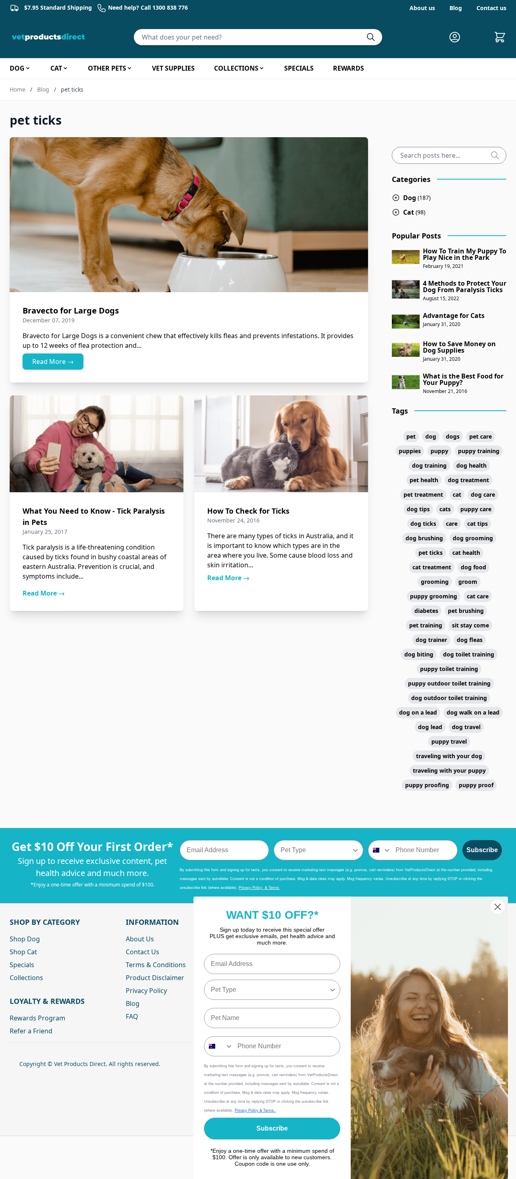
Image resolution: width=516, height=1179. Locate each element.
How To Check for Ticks (248, 511)
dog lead (430, 727)
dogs (453, 436)
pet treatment (423, 494)
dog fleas (470, 640)
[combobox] (316, 850)
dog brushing (424, 538)
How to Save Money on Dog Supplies (459, 347)
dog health (471, 465)
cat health (466, 552)
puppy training (478, 451)
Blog (455, 8)
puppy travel (449, 741)
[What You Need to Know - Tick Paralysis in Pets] (96, 443)
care (452, 523)
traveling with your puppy (449, 770)
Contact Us (142, 951)
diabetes (426, 611)
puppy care (475, 509)
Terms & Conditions (156, 964)
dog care (483, 494)
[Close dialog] (498, 907)
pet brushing (466, 611)
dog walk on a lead (473, 712)
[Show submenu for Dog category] (28, 68)
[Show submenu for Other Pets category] (129, 68)
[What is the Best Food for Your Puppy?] (406, 382)
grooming (435, 581)
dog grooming (473, 538)
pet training (425, 625)
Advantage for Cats (454, 315)
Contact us (491, 8)
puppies (410, 451)
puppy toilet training (449, 669)
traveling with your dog (449, 756)
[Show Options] (356, 850)
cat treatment (431, 567)
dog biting (418, 654)
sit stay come (470, 625)
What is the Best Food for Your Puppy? (463, 379)
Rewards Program (37, 1018)
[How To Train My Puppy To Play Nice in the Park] (406, 257)
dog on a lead (418, 712)
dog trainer (431, 640)
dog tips (418, 509)
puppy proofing (427, 785)
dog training (429, 465)
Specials (22, 964)
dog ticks (423, 523)
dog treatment (468, 480)
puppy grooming (433, 596)
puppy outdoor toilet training (449, 683)
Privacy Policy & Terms (259, 887)
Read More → (53, 361)
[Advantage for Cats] (406, 321)
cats (445, 509)
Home (17, 89)
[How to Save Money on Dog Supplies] (406, 350)
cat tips (477, 523)
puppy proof (476, 785)
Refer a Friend (31, 1030)
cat (457, 494)
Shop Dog (25, 938)
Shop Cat (23, 951)
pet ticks (430, 552)
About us (422, 8)
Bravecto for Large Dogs (71, 310)
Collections (26, 977)
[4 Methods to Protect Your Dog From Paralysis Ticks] (406, 289)
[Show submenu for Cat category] (65, 68)
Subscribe (482, 850)
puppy (439, 451)
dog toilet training (468, 654)
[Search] (498, 155)
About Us (140, 938)
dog (430, 436)
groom (467, 581)
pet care (480, 436)
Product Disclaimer (155, 977)
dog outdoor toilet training (449, 698)
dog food (473, 567)
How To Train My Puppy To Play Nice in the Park (464, 254)
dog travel (466, 727)
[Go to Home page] (50, 37)
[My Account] (458, 37)
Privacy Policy (146, 990)
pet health (424, 480)
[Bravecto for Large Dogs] (189, 214)
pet (411, 436)
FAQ (132, 1016)
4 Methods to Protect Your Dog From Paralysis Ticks (464, 286)
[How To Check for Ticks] (281, 443)
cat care (478, 596)
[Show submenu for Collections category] (261, 68)
